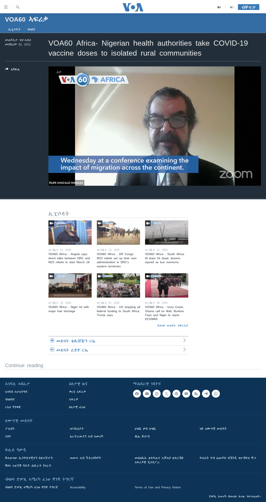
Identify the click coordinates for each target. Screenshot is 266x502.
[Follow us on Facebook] (137, 394)
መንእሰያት (77, 429)
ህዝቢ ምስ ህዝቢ (145, 429)
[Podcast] (176, 394)
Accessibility (78, 487)
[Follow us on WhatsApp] (216, 394)
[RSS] (196, 394)
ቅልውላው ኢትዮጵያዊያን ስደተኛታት (29, 458)
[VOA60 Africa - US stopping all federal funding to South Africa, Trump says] (118, 285)
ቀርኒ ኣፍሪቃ (77, 392)
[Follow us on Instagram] (157, 394)
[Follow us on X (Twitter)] (166, 394)
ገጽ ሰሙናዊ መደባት (213, 429)
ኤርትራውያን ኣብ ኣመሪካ (86, 436)
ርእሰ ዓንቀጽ (13, 407)
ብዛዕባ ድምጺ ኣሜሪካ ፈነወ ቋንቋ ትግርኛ (31, 487)
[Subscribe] (186, 394)
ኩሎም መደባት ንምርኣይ (173, 325)
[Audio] (231, 7)
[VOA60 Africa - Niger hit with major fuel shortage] (70, 285)
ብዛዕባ (31, 29)
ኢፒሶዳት (14, 29)
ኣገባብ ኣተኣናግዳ (16, 392)
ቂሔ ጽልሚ (142, 436)
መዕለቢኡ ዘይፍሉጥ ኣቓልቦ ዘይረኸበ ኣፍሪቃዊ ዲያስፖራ (159, 460)
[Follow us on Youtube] (147, 394)
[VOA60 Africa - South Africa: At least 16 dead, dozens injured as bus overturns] (166, 232)
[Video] (219, 7)
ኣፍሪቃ (73, 399)
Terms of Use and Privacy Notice (158, 487)
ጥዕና (8, 436)
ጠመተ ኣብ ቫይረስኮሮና (85, 458)
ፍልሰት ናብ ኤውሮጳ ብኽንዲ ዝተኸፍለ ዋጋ (228, 458)
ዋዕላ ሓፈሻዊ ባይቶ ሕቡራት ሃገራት (28, 466)
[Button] (12, 70)
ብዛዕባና (10, 399)
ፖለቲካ (9, 429)
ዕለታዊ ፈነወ (77, 407)
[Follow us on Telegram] (206, 394)
